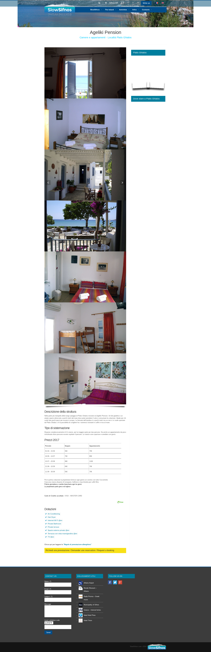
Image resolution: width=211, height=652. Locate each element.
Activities (123, 10)
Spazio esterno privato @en (58, 530)
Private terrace (53, 527)
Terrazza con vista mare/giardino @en (62, 534)
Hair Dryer (52, 517)
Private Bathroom (54, 524)
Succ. (122, 182)
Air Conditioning (54, 514)
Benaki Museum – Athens (90, 589)
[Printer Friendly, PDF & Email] (120, 502)
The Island (109, 10)
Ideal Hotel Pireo (89, 615)
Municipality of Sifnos (91, 605)
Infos (134, 10)
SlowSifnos (95, 10)
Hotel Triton (88, 620)
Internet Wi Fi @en (55, 520)
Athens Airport (89, 583)
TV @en (51, 537)
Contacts (146, 10)
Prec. (48, 182)
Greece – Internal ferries (92, 610)
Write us (146, 3)
